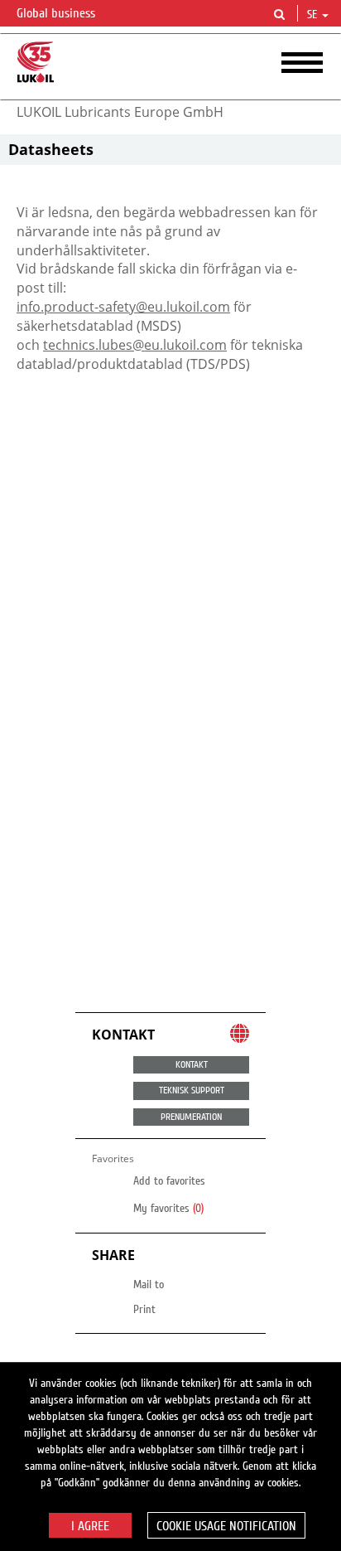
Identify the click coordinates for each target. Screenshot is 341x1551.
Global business (57, 13)
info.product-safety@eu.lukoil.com (123, 307)
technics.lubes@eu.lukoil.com (135, 345)
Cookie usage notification (226, 1526)
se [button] (313, 15)
